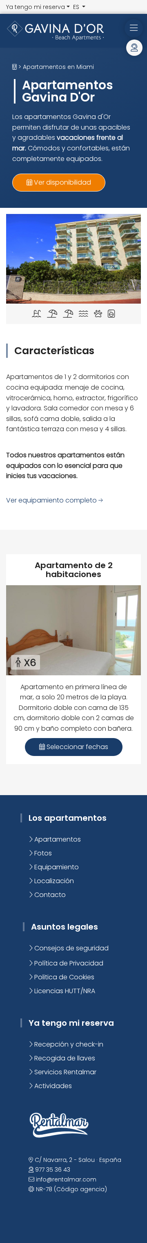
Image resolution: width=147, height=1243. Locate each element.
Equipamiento (56, 867)
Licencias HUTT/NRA (64, 991)
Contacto (49, 894)
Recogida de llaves (64, 1058)
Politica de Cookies (63, 977)
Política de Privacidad (68, 963)
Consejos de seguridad (71, 948)
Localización (53, 881)
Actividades (52, 1086)
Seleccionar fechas (76, 747)
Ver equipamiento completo (52, 500)
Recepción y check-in (68, 1044)
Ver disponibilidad (61, 182)
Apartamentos (57, 839)
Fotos (42, 853)
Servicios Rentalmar (64, 1072)
